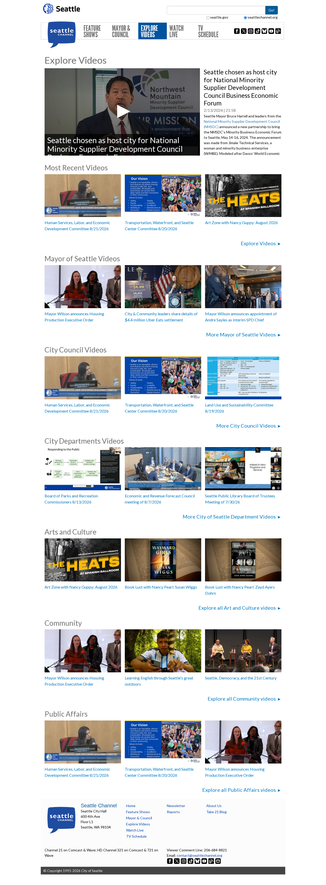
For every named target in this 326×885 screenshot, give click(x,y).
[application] (122, 112)
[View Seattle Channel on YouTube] (204, 861)
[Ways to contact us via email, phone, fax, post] (218, 861)
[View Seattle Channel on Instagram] (184, 861)
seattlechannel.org (263, 17)
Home (130, 806)
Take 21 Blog (216, 812)
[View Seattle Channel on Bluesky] (197, 861)
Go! (271, 10)
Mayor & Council (121, 31)
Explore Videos (149, 31)
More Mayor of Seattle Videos (241, 334)
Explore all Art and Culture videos (237, 608)
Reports (173, 812)
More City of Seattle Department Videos (229, 516)
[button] (122, 111)
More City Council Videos (246, 426)
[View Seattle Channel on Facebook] (170, 861)
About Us (214, 806)
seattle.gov (219, 17)
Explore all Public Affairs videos (239, 790)
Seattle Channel (99, 805)
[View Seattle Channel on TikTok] (190, 861)
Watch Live (176, 31)
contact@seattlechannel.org (199, 855)
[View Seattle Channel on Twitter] (177, 861)
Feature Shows (92, 31)
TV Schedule (208, 31)
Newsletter (176, 806)
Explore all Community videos (242, 699)
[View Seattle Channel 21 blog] (211, 861)
